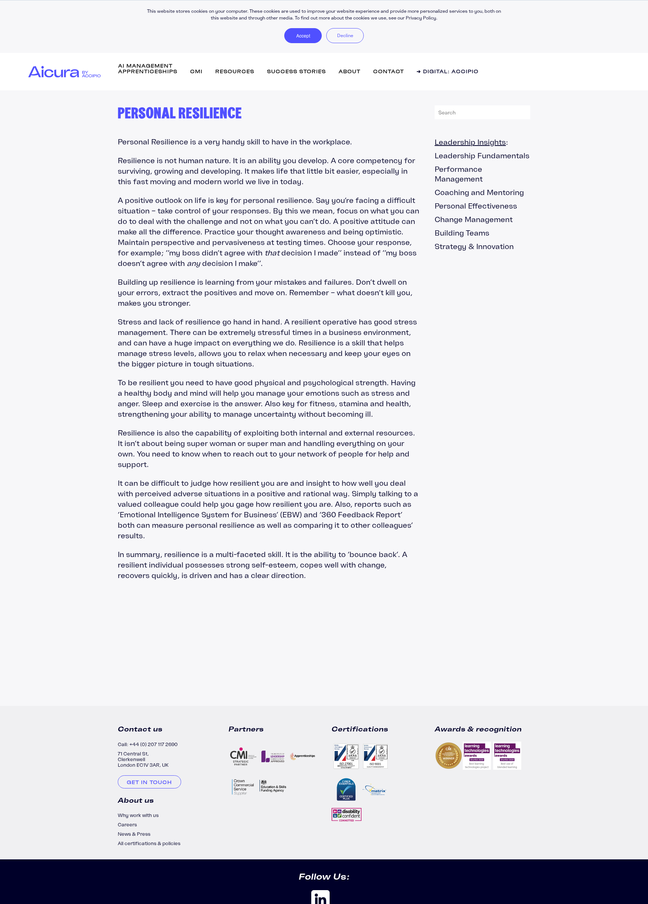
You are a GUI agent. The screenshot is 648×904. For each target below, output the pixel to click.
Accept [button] (303, 35)
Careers (127, 824)
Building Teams (462, 232)
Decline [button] (345, 35)
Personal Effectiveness (476, 205)
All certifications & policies (149, 843)
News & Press (134, 834)
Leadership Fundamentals (482, 155)
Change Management (474, 219)
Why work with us (138, 815)
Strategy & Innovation (474, 246)
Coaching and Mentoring (479, 192)
